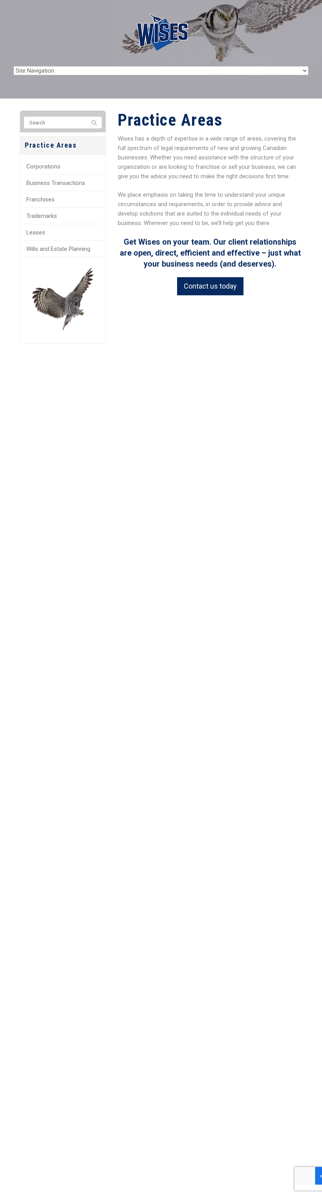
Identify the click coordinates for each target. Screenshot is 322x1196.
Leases (35, 232)
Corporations (43, 166)
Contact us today (210, 286)
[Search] (94, 123)
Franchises (40, 199)
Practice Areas (51, 145)
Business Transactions (55, 183)
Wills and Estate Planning (58, 248)
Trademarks (41, 215)
